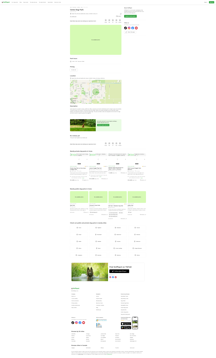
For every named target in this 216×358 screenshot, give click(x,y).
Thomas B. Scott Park (94, 205)
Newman (99, 255)
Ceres (80, 227)
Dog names (25, 2)
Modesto (119, 227)
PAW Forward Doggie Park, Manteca (134, 169)
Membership (99, 300)
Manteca (119, 255)
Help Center (74, 307)
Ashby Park (130, 205)
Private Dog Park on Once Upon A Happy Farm (78, 169)
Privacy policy (74, 303)
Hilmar (79, 248)
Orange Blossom (138, 248)
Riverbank (99, 234)
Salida (80, 241)
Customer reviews (100, 305)
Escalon (118, 241)
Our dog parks (15, 2)
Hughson (99, 227)
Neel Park (72, 205)
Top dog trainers (42, 2)
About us (73, 296)
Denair (79, 234)
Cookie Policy (80, 354)
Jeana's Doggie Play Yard (95, 168)
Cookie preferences (75, 305)
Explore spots (99, 298)
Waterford (118, 234)
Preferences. (109, 354)
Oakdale (99, 241)
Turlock (138, 227)
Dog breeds (50, 2)
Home (97, 296)
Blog (20, 2)
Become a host (57, 2)
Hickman (138, 234)
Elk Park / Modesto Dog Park (115, 205)
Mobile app (98, 309)
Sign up (211, 2)
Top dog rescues (33, 2)
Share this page (131, 32)
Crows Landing (118, 248)
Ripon (99, 248)
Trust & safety (74, 298)
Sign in (205, 2)
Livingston (80, 255)
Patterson (138, 241)
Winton (138, 255)
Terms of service (75, 300)
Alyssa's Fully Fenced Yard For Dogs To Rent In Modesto (115, 168)
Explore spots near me (103, 125)
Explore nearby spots (130, 16)
